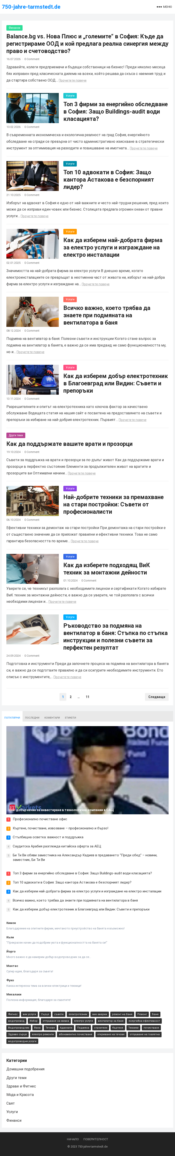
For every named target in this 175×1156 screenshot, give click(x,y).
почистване (151, 1027)
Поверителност (95, 1139)
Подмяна (83, 1027)
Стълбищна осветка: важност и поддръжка (48, 837)
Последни (32, 717)
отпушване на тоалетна (145, 1034)
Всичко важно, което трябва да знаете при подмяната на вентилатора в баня (106, 315)
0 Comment (31, 59)
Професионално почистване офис (40, 819)
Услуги (70, 95)
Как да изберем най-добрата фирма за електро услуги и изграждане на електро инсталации (112, 247)
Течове (50, 1027)
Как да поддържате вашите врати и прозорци (69, 443)
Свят (10, 1103)
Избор (34, 1020)
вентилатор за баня (111, 1020)
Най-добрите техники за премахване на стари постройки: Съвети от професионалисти (113, 504)
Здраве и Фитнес (21, 1086)
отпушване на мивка (56, 1020)
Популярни (12, 717)
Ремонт (142, 1014)
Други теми (16, 435)
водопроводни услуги (22, 1041)
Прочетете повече (73, 80)
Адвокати (66, 1027)
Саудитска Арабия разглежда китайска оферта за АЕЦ (57, 846)
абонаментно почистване (75, 1034)
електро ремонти (43, 1034)
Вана (37, 1027)
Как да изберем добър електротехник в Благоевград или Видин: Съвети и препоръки (115, 383)
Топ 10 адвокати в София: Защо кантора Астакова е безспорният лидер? (108, 179)
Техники (133, 1027)
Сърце (45, 1014)
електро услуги (83, 1020)
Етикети (70, 717)
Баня (155, 1014)
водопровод (16, 1020)
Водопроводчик (18, 1027)
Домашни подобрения (25, 1069)
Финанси (14, 27)
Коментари (52, 717)
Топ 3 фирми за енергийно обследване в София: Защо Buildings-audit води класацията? (115, 111)
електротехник (78, 1014)
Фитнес (13, 1014)
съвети (59, 1014)
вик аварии (99, 1014)
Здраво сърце (17, 1034)
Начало (73, 1139)
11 (87, 697)
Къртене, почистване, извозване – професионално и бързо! (60, 828)
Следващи (156, 697)
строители (100, 1027)
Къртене (117, 1027)
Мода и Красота (20, 1095)
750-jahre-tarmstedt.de (31, 7)
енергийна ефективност (144, 1020)
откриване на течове (111, 1034)
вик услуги (29, 1014)
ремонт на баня (122, 1014)
